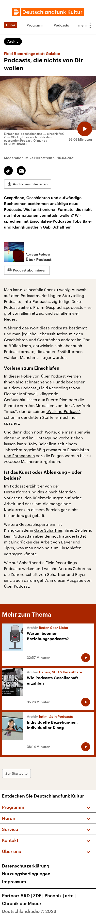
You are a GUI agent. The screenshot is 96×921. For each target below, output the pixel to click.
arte (70, 895)
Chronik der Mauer (21, 903)
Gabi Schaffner (48, 530)
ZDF (38, 895)
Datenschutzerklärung (25, 865)
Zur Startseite (16, 773)
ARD (26, 895)
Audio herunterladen (30, 184)
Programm (36, 25)
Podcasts (61, 25)
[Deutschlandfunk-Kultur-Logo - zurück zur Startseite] (48, 12)
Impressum (14, 881)
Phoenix (54, 895)
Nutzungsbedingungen (26, 873)
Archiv (12, 41)
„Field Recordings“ (54, 387)
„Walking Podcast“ (63, 411)
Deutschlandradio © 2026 (29, 911)
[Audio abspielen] (84, 129)
